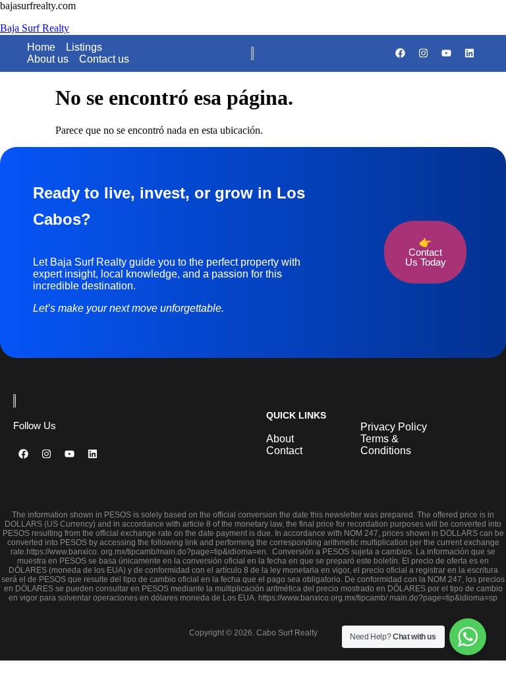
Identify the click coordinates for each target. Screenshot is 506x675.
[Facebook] (400, 53)
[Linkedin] (469, 53)
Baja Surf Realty (34, 28)
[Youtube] (446, 53)
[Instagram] (423, 53)
